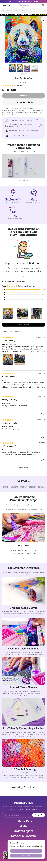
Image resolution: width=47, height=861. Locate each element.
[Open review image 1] (8, 359)
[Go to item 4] (34, 68)
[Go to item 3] (27, 68)
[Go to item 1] (12, 68)
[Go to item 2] (20, 68)
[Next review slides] (43, 313)
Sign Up (40, 815)
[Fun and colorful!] (8, 313)
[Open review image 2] (19, 359)
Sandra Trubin (24, 82)
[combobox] (23, 10)
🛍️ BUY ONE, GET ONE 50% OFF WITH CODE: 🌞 (23, 15)
